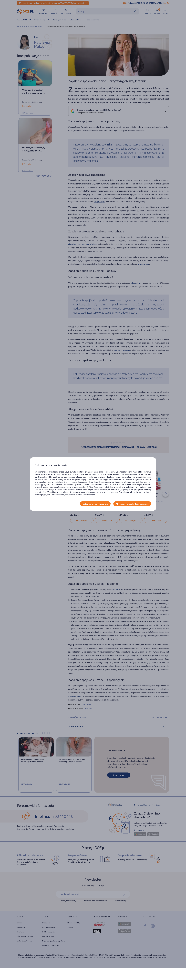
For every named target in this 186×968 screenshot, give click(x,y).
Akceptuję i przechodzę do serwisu (132, 504)
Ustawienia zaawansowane (95, 504)
